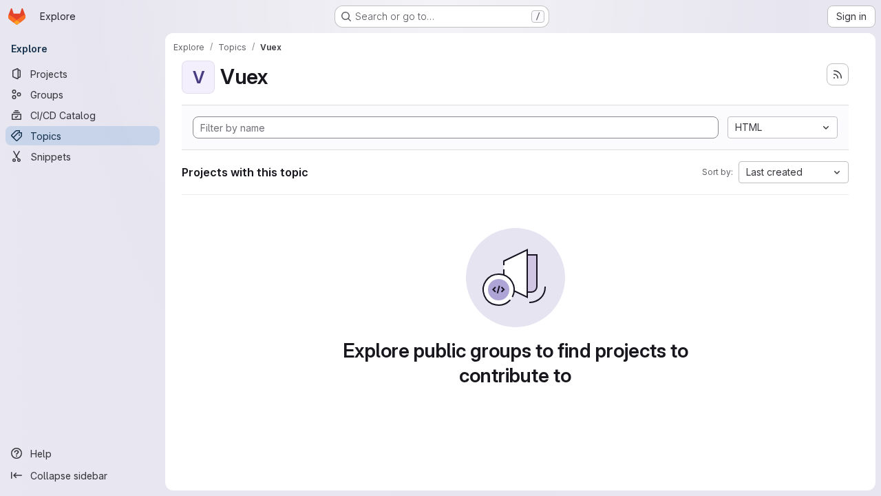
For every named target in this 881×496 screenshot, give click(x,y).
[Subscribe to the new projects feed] (838, 74)
